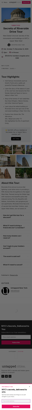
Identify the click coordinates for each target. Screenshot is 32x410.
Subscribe (16, 406)
